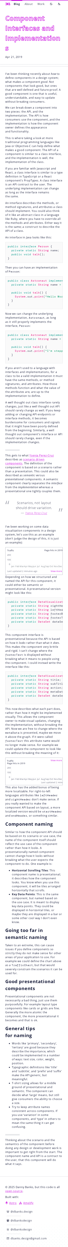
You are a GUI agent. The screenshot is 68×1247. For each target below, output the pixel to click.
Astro (13, 1203)
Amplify (28, 1203)
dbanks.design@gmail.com (29, 1238)
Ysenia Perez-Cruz (41, 455)
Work (41, 4)
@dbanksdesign (23, 1221)
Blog (17, 4)
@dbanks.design (23, 1212)
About (29, 4)
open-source (14, 1191)
